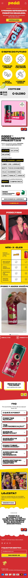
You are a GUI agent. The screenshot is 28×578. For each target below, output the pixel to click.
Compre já (14, 203)
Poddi (6, 569)
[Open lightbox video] (14, 310)
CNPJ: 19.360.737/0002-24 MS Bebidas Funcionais (14, 570)
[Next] (25, 309)
